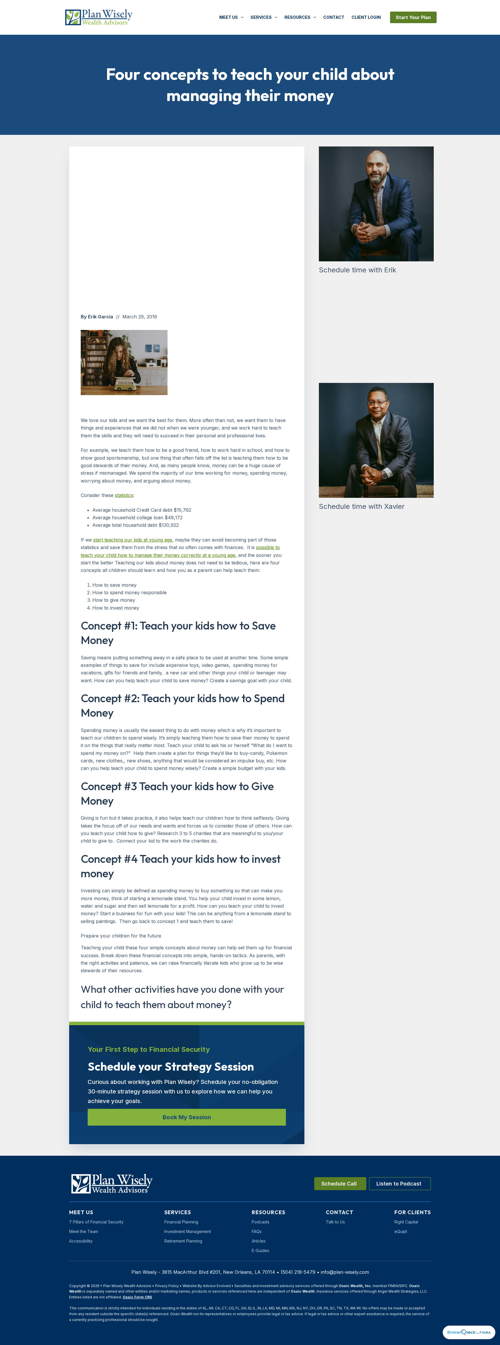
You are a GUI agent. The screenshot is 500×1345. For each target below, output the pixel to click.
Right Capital (406, 1221)
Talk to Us (335, 1221)
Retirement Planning (183, 1240)
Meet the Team (83, 1231)
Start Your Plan (413, 17)
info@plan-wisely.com (345, 1272)
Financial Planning (181, 1221)
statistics (124, 495)
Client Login (366, 17)
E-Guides (260, 1250)
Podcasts (260, 1221)
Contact (333, 17)
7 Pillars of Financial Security (96, 1221)
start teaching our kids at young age (132, 540)
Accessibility (81, 1240)
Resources (297, 17)
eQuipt (400, 1231)
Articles (259, 1240)
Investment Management (187, 1231)
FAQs (257, 1231)
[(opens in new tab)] (469, 1332)
